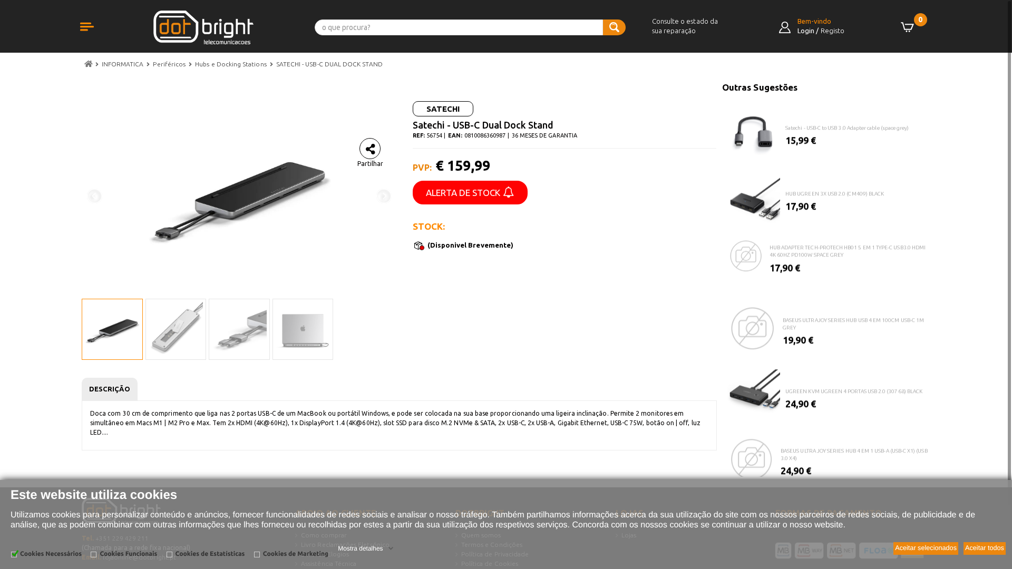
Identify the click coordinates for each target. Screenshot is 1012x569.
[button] (97, 38)
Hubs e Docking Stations (231, 64)
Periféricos (169, 64)
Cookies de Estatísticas (210, 554)
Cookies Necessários (51, 554)
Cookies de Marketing (295, 554)
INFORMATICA (123, 64)
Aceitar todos (984, 548)
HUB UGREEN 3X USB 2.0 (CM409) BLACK (834, 190)
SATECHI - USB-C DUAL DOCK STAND (329, 64)
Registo (832, 30)
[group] (826, 122)
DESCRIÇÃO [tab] (109, 389)
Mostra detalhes (360, 548)
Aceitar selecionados (926, 548)
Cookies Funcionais (128, 554)
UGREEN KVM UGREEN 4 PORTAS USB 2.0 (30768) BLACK (853, 388)
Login (805, 30)
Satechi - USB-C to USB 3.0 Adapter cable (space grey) (847, 124)
